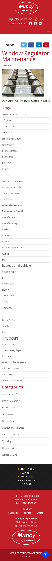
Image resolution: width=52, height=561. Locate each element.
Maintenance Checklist (13, 211)
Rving (5, 289)
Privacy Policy (26, 480)
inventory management (10, 193)
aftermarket (9, 120)
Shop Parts (27, 468)
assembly (7, 132)
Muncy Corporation (12, 247)
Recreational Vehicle (16, 265)
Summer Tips (7, 314)
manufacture (8, 217)
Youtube (26, 512)
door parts (7, 156)
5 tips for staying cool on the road (14, 114)
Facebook (13, 512)
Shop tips (5, 302)
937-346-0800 (18, 23)
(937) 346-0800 (30, 499)
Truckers (10, 338)
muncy (5, 241)
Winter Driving (9, 454)
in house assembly (11, 187)
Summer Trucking (8, 320)
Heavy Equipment (11, 400)
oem (5, 253)
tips (4, 332)
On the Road (8, 421)
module (6, 235)
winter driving (10, 368)
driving (6, 162)
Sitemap (26, 484)
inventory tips (7, 199)
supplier (6, 325)
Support (27, 472)
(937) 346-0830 (28, 503)
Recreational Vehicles (13, 427)
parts (5, 259)
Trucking (7, 441)
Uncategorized (9, 448)
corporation (8, 144)
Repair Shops (9, 271)
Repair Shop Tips (11, 434)
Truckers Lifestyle (8, 344)
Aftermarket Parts (11, 394)
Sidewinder (7, 307)
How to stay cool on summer (12, 181)
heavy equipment (8, 175)
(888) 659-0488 (31, 496)
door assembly (9, 150)
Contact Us (27, 476)
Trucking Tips (11, 350)
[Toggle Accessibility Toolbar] (45, 554)
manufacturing (9, 223)
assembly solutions (11, 138)
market (5, 229)
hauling (6, 168)
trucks (6, 356)
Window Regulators (14, 362)
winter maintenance (12, 380)
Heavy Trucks (9, 407)
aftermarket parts (8, 127)
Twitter (39, 512)
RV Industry (8, 283)
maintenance (12, 205)
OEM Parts (7, 414)
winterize (8, 374)
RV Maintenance (8, 296)
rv (3, 277)
